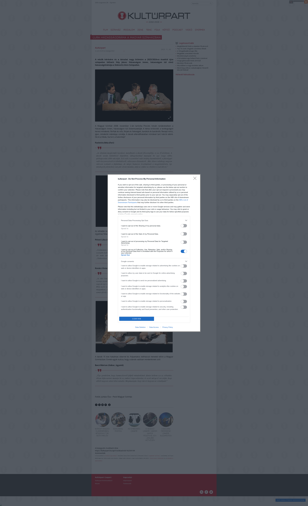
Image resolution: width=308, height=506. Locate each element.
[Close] (195, 179)
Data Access (154, 327)
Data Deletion (140, 327)
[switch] (184, 225)
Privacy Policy (167, 327)
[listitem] (154, 220)
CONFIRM (136, 319)
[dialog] (154, 253)
